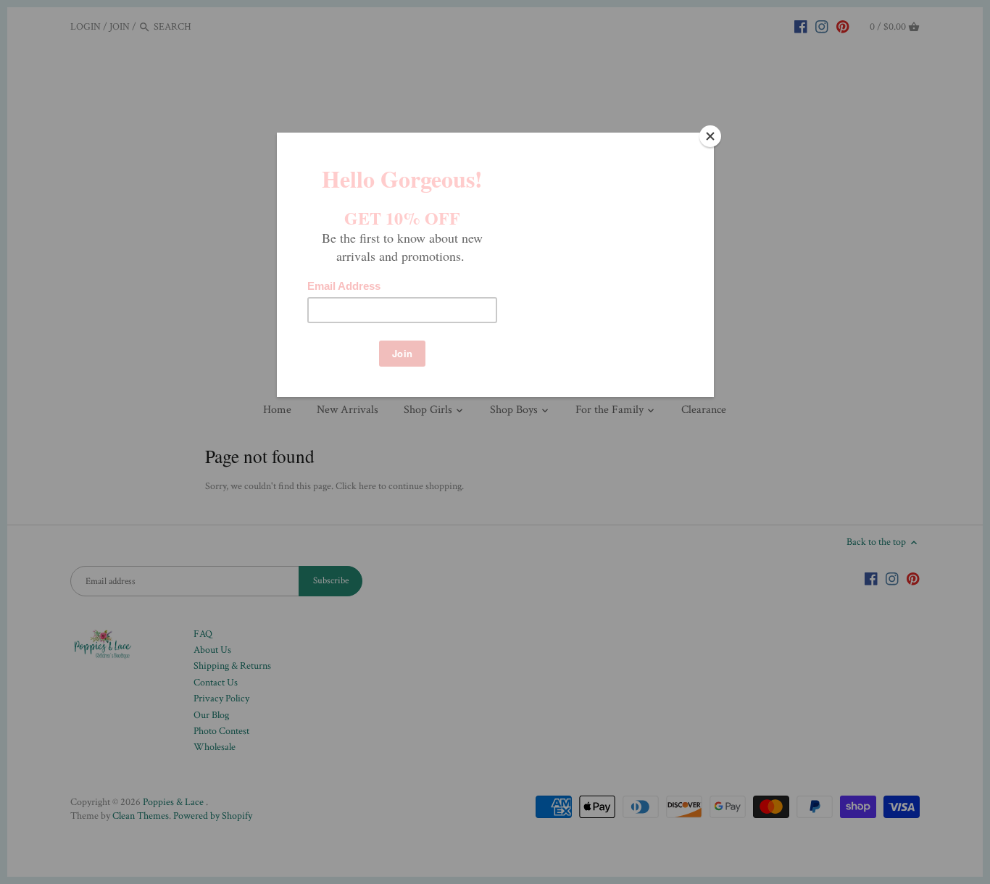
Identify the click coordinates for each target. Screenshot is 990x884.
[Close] (710, 136)
